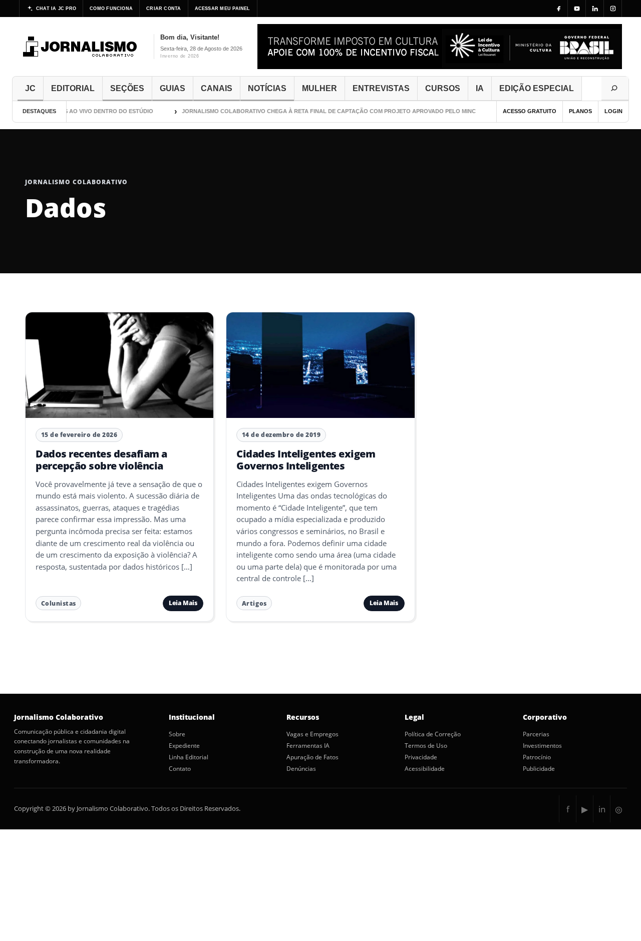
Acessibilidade (425, 769)
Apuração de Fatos (312, 757)
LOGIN (613, 111)
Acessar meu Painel (222, 8)
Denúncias (301, 769)
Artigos (254, 603)
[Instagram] (613, 8)
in (601, 809)
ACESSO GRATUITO (529, 111)
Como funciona (111, 8)
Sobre (177, 734)
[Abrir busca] (614, 89)
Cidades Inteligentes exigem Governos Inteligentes (305, 460)
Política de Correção (433, 734)
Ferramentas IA (308, 746)
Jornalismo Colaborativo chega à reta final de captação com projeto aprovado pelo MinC (318, 111)
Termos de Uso (426, 746)
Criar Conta (163, 8)
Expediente (184, 746)
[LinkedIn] (595, 8)
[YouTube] (577, 8)
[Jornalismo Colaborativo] (80, 47)
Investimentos (542, 746)
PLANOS (580, 111)
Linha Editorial (188, 757)
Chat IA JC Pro (56, 8)
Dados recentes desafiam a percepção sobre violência (101, 460)
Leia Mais (183, 603)
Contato (180, 769)
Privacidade (421, 757)
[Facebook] (559, 8)
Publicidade (539, 769)
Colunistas (58, 603)
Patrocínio (537, 757)
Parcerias (536, 734)
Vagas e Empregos (312, 734)
